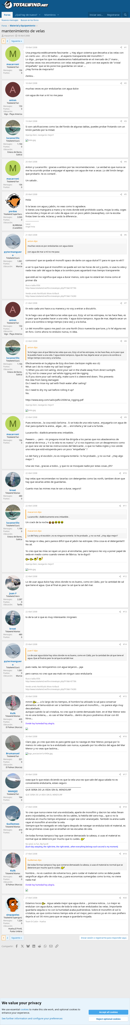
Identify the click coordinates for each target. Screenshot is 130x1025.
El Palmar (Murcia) (14, 727)
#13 (125, 611)
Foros (7, 14)
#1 (125, 47)
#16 (125, 736)
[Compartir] (121, 47)
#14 (125, 644)
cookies (24, 1009)
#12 (125, 576)
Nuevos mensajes (10, 20)
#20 (125, 897)
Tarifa (19, 604)
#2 (125, 83)
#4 (125, 161)
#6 (125, 235)
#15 (125, 696)
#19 (125, 853)
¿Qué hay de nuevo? (26, 14)
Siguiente (15, 41)
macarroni (9, 35)
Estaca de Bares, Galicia (14, 153)
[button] (40, 15)
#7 (125, 303)
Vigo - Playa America (13, 114)
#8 (125, 341)
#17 (125, 774)
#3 (125, 121)
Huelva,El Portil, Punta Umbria (15, 930)
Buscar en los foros (30, 20)
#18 (125, 807)
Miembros (50, 14)
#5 (125, 194)
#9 (125, 417)
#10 (125, 473)
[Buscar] (125, 15)
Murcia (19, 266)
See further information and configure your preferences (32, 1018)
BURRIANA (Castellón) (17, 226)
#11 (125, 505)
